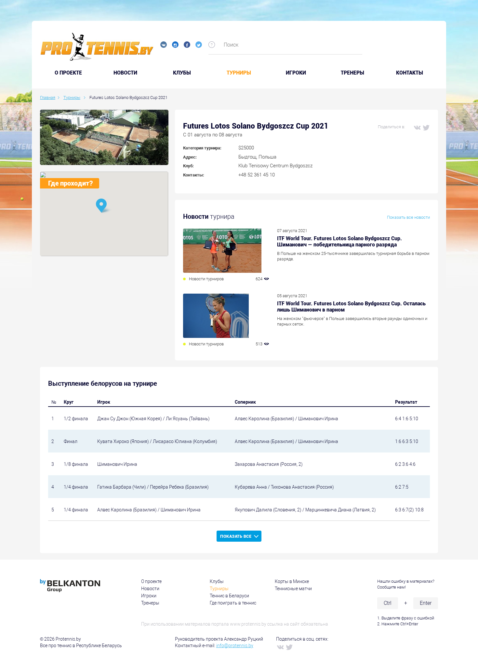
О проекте (151, 581)
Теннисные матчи (293, 588)
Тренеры (352, 73)
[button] (104, 206)
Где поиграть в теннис (233, 602)
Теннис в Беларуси (229, 595)
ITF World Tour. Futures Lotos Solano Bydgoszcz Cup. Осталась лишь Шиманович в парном (351, 306)
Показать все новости (408, 217)
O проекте (68, 73)
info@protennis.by (234, 645)
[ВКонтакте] (417, 127)
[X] (426, 127)
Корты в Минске (292, 581)
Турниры (239, 73)
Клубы (182, 73)
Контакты (409, 73)
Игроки (296, 73)
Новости (125, 73)
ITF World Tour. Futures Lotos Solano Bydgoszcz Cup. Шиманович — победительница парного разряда (339, 241)
